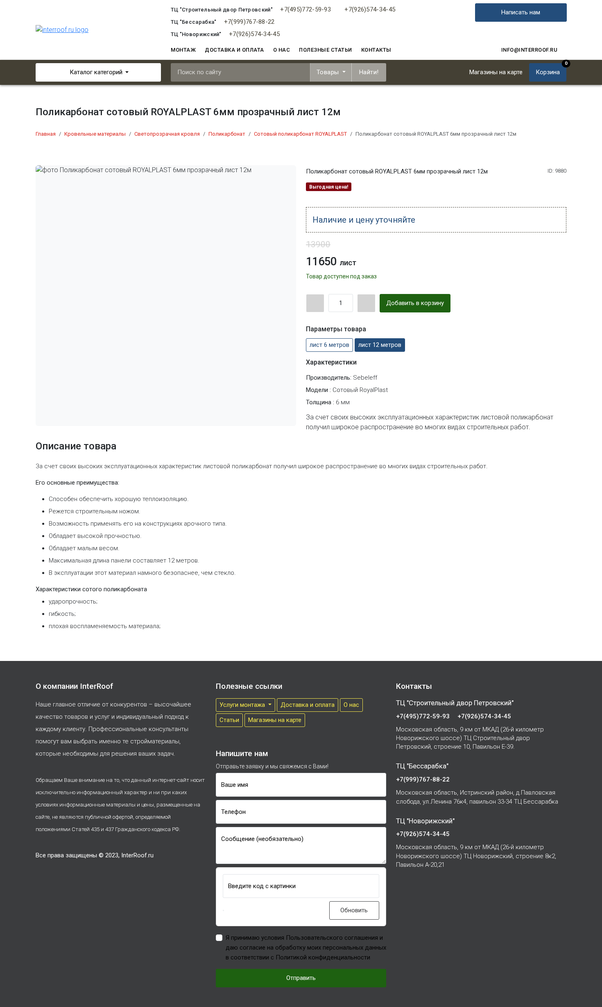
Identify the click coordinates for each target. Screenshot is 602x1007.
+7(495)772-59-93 (305, 9)
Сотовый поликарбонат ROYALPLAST (300, 134)
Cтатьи (229, 720)
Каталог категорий (96, 72)
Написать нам (520, 12)
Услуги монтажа (243, 705)
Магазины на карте (274, 720)
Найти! (369, 72)
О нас (281, 50)
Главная (46, 134)
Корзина (551, 69)
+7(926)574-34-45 (369, 9)
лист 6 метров (329, 345)
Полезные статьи (325, 50)
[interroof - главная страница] (62, 30)
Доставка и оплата (234, 50)
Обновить (354, 910)
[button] (223, 910)
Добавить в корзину (415, 303)
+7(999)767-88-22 (249, 21)
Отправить (301, 978)
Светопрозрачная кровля (167, 134)
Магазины (496, 72)
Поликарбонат (226, 134)
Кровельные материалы (95, 134)
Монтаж (183, 50)
